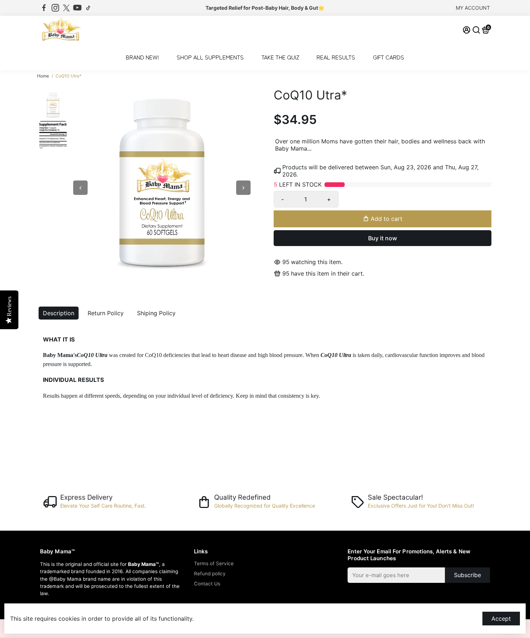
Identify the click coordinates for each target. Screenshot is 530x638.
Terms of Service (214, 563)
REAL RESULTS (336, 57)
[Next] (243, 187)
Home (43, 76)
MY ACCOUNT (473, 8)
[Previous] (80, 187)
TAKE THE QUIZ (280, 57)
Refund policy (210, 573)
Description (58, 313)
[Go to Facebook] (44, 8)
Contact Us (207, 583)
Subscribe (467, 575)
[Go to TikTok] (88, 8)
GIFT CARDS (388, 57)
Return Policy (106, 313)
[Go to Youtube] (77, 8)
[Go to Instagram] (55, 8)
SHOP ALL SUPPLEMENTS (210, 57)
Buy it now (382, 238)
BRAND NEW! (142, 57)
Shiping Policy (156, 313)
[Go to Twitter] (66, 8)
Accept (501, 618)
